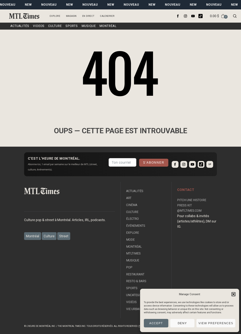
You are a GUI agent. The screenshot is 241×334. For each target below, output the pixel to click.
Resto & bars (136, 281)
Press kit (184, 205)
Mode (130, 239)
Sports (131, 288)
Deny (182, 323)
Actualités (134, 191)
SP (209, 164)
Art (128, 198)
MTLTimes (133, 253)
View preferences (215, 323)
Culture (132, 212)
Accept (156, 323)
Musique (132, 260)
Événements (135, 226)
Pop (129, 267)
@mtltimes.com (189, 210)
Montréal (134, 246)
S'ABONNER (153, 162)
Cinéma (131, 205)
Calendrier (107, 16)
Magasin (71, 16)
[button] (233, 294)
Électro (132, 219)
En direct (88, 16)
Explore (55, 16)
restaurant (135, 274)
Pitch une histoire (191, 200)
